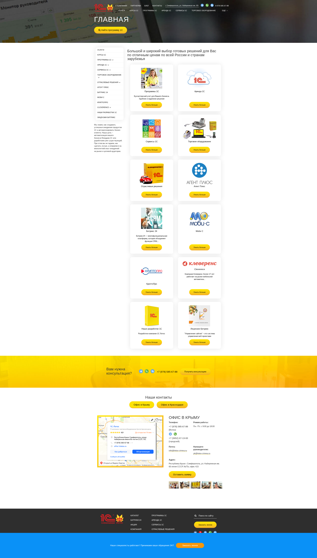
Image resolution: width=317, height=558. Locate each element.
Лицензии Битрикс (106, 117)
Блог (146, 6)
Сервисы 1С (181, 11)
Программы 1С (150, 11)
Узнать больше (152, 105)
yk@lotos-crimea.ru (201, 453)
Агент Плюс (103, 87)
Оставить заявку (182, 474)
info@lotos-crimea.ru (178, 451)
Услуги (121, 11)
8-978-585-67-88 (222, 6)
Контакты (157, 6)
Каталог (135, 515)
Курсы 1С (134, 11)
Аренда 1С (166, 11)
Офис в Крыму (142, 404)
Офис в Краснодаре (172, 404)
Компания (136, 529)
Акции (134, 525)
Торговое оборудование (204, 11)
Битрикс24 (136, 520)
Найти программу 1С (112, 30)
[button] (225, 11)
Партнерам (136, 6)
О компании (121, 6)
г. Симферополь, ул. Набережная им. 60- (182, 5)
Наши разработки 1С (107, 112)
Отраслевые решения (107, 82)
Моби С (100, 97)
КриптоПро (102, 102)
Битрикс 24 (102, 92)
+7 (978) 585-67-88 (167, 371)
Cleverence (103, 107)
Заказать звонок (205, 525)
